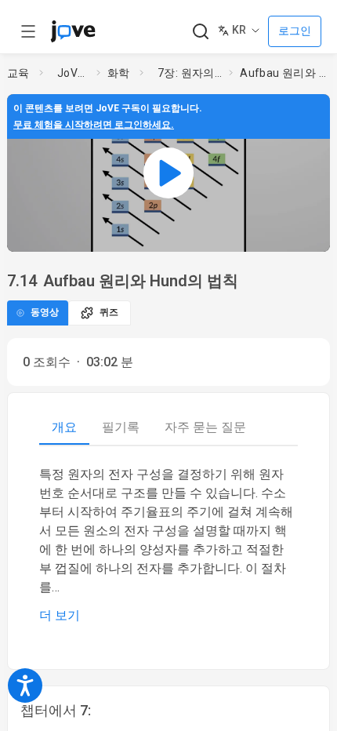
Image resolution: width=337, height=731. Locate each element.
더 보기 (59, 615)
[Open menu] (28, 31)
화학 (118, 73)
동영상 (45, 312)
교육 (18, 73)
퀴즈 (109, 312)
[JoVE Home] (73, 31)
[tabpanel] (168, 545)
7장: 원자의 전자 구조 (190, 73)
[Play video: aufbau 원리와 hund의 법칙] (168, 172)
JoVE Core (73, 73)
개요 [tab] (64, 427)
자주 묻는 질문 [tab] (205, 427)
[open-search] (200, 31)
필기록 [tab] (121, 427)
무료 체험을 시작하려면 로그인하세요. (93, 124)
